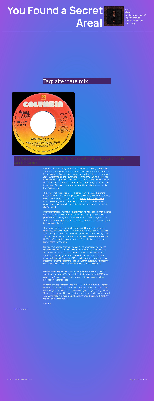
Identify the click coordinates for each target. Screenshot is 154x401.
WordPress (143, 379)
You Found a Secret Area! (55, 16)
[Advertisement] (77, 53)
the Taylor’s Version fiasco (92, 198)
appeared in (70, 171)
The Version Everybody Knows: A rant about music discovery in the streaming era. (69, 160)
